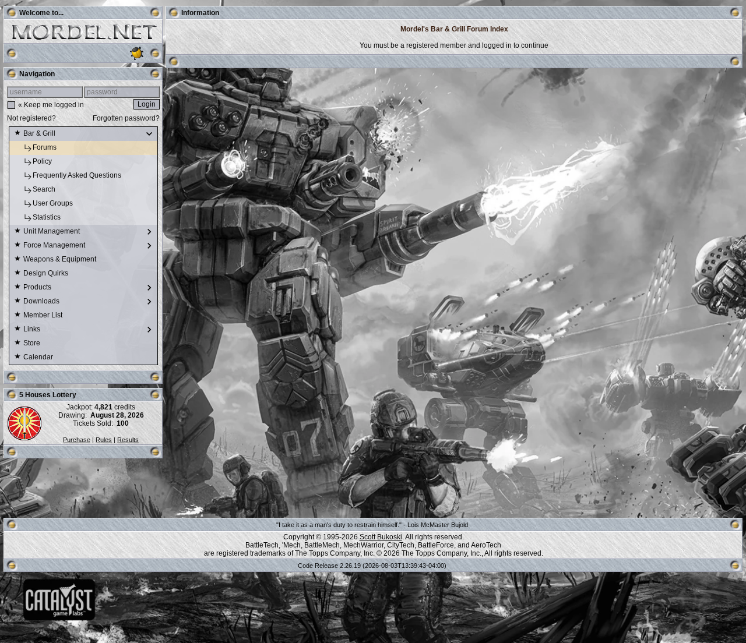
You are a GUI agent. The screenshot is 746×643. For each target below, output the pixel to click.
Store (32, 343)
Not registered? (31, 118)
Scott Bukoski (381, 537)
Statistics (47, 217)
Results (128, 439)
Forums (45, 147)
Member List (43, 315)
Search (45, 189)
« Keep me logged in (51, 105)
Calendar (39, 357)
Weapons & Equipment (60, 259)
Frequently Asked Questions (78, 175)
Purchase (76, 439)
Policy (43, 161)
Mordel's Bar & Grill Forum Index (454, 29)
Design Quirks (46, 273)
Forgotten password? (126, 118)
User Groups (54, 203)
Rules (104, 439)
